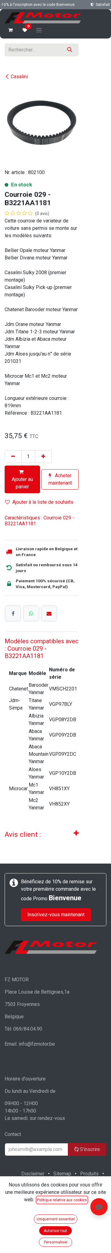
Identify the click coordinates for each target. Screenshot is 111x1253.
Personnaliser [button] (56, 1242)
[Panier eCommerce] (10, 30)
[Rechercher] (70, 49)
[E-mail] (49, 613)
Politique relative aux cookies (62, 1200)
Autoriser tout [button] (55, 1231)
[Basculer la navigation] (39, 30)
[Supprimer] (13, 456)
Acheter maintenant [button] (60, 479)
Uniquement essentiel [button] (56, 1219)
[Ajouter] (43, 456)
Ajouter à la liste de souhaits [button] (42, 502)
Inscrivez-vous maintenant (55, 914)
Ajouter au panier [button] (22, 483)
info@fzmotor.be (37, 1044)
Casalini (19, 76)
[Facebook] (13, 613)
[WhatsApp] (31, 613)
